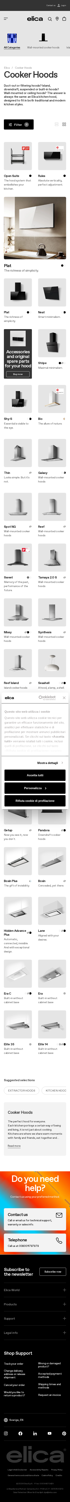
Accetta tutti (35, 775)
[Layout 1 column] (57, 124)
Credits (59, 1475)
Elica (7, 68)
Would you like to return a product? (14, 1393)
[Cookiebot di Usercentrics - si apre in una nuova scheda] (41, 697)
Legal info (11, 1333)
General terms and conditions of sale (23, 1475)
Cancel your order (14, 1385)
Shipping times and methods (49, 1385)
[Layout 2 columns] (64, 124)
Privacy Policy (56, 1469)
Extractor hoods (21, 1091)
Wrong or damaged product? (49, 1365)
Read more (14, 1146)
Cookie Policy (47, 1475)
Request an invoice (49, 1395)
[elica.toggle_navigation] (6, 19)
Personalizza (33, 788)
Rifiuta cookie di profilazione (35, 800)
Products (10, 1304)
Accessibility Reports (39, 1469)
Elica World (12, 1290)
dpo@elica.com (50, 1492)
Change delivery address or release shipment (14, 1374)
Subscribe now (52, 1271)
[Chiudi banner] (64, 697)
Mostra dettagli (47, 762)
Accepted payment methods (50, 1375)
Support (9, 1318)
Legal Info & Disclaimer (17, 1469)
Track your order (13, 1364)
